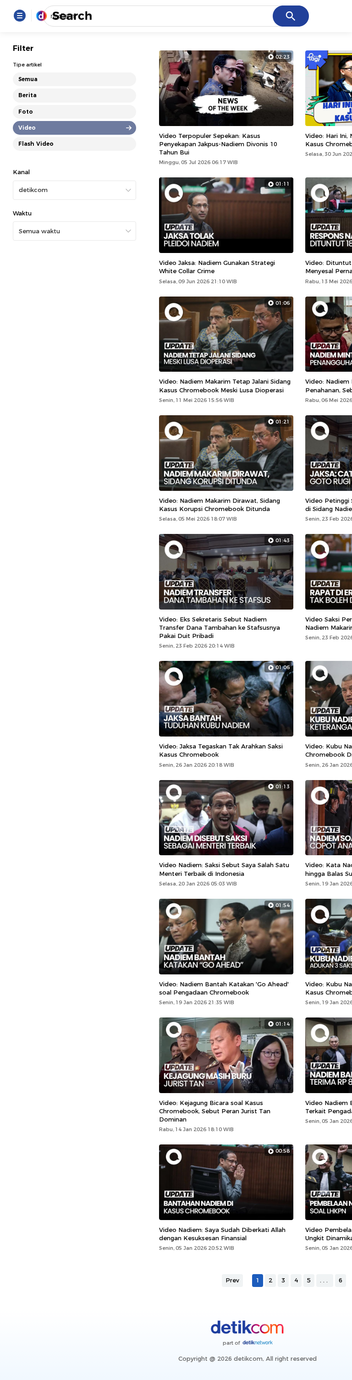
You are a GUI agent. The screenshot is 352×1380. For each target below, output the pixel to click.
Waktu (22, 213)
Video (27, 127)
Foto (25, 111)
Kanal (21, 172)
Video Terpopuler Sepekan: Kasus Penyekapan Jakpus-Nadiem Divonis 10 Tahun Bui (218, 144)
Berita (27, 95)
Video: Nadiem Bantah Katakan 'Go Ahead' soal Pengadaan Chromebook (224, 988)
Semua (28, 79)
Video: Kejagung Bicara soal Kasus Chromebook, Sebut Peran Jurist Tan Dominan (214, 1111)
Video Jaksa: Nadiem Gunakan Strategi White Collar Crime (217, 267)
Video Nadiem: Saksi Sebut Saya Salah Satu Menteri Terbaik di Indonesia (224, 869)
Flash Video (36, 143)
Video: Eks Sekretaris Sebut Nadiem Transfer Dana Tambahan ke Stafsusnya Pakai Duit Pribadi (219, 627)
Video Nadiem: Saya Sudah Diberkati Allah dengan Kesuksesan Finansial (222, 1234)
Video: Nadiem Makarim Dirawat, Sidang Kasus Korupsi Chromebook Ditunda (219, 504)
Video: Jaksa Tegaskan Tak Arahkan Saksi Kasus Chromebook (221, 750)
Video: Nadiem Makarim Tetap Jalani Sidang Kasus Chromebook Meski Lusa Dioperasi (225, 385)
